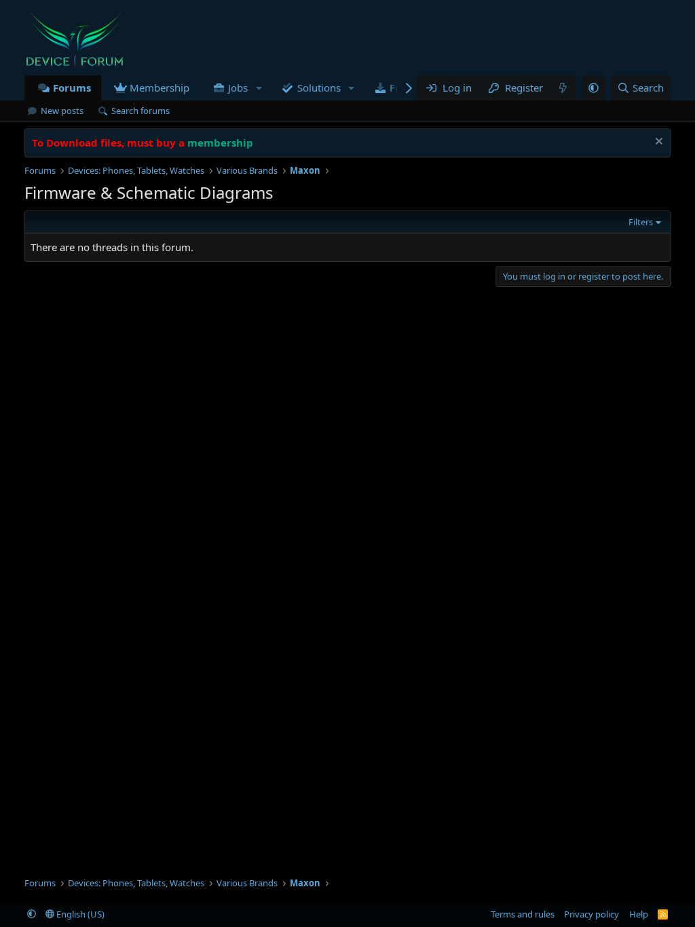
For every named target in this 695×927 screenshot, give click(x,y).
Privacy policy (591, 914)
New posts (62, 111)
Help (638, 914)
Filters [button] (640, 222)
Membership (159, 87)
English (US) (79, 914)
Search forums (140, 111)
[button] (258, 87)
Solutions (319, 87)
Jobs (238, 87)
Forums (72, 87)
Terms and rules (523, 914)
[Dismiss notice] (657, 143)
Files (400, 87)
